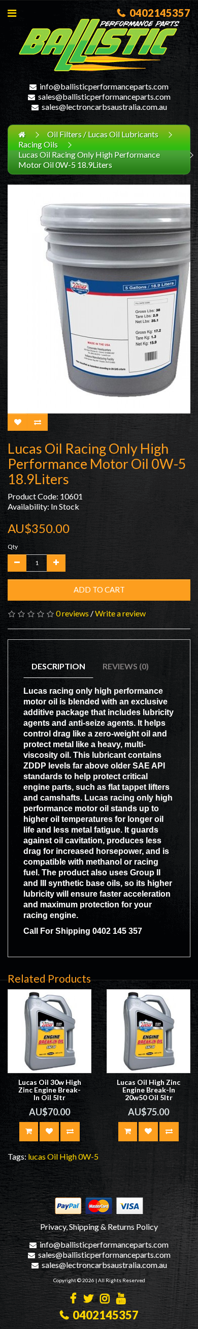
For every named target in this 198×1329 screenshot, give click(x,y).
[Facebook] (73, 1299)
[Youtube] (121, 1299)
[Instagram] (105, 1299)
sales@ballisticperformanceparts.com (104, 96)
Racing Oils (38, 144)
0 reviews (72, 613)
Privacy (53, 1226)
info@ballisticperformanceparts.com (104, 86)
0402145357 (157, 13)
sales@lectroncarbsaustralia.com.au (104, 106)
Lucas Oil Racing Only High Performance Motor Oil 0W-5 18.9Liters (89, 159)
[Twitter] (88, 1299)
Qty (13, 546)
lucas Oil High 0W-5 (63, 1156)
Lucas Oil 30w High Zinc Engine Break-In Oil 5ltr (49, 1090)
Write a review (120, 613)
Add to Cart (99, 589)
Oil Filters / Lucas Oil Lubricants (102, 134)
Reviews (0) (126, 666)
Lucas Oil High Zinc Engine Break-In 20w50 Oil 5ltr (148, 1090)
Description (58, 666)
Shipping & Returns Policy (113, 1226)
